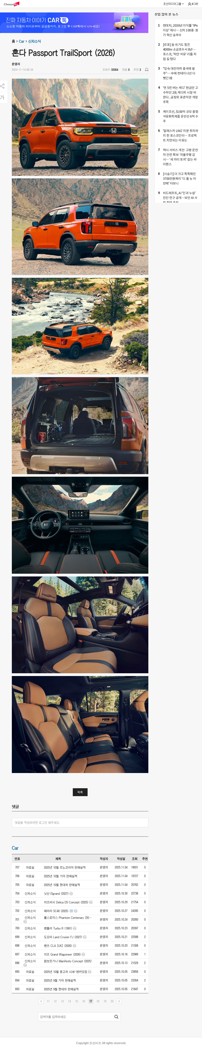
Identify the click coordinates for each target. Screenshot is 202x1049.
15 (76, 1001)
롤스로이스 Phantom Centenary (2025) (68, 918)
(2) (71, 911)
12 (55, 1001)
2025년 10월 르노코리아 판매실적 (65, 867)
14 (69, 1001)
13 (62, 1001)
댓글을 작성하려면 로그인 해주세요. (37, 823)
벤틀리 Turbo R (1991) (58, 928)
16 (83, 1001)
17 (90, 1001)
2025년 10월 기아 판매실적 (60, 876)
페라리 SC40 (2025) (56, 911)
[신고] (146, 69)
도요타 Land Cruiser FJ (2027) (63, 937)
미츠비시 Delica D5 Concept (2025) (66, 902)
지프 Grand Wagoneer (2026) (62, 954)
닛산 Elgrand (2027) (56, 894)
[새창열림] (13, 4)
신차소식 (34, 41)
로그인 (195, 4)
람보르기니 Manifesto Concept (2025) (68, 961)
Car (21, 41)
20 (112, 1001)
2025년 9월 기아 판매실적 (60, 980)
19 (105, 1001)
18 (97, 1001)
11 (48, 1001)
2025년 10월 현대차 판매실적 (62, 885)
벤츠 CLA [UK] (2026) (58, 946)
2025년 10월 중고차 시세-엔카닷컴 (65, 972)
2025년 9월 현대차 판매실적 (61, 989)
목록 (80, 792)
